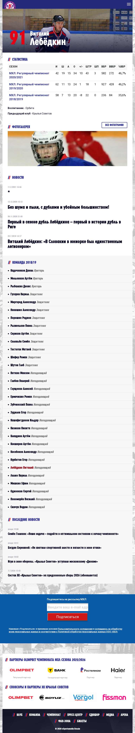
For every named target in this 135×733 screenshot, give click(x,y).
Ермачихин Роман (30, 396)
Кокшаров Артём (29, 444)
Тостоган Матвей (27, 349)
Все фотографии (114, 125)
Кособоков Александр (32, 451)
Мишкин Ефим (28, 483)
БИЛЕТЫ (81, 721)
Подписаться (67, 617)
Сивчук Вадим (28, 507)
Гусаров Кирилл (26, 294)
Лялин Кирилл (27, 475)
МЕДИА (110, 714)
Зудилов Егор (27, 412)
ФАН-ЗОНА (64, 721)
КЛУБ (19, 714)
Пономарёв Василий (31, 499)
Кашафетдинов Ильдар (33, 420)
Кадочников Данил (27, 270)
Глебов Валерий (29, 380)
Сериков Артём (26, 333)
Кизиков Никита (29, 428)
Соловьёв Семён (27, 341)
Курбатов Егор (27, 459)
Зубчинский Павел (30, 404)
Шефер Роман (26, 357)
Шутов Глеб (24, 365)
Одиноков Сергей (30, 491)
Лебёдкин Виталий (31, 467)
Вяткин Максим (29, 373)
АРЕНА (124, 714)
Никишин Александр (30, 309)
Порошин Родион (28, 317)
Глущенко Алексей (30, 388)
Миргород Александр (30, 302)
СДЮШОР (94, 714)
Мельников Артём (27, 278)
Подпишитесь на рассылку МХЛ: (67, 599)
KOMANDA (34, 714)
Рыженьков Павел (28, 325)
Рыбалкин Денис (26, 286)
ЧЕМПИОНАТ (54, 714)
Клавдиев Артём (29, 436)
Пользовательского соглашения (75, 629)
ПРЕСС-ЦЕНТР (74, 714)
